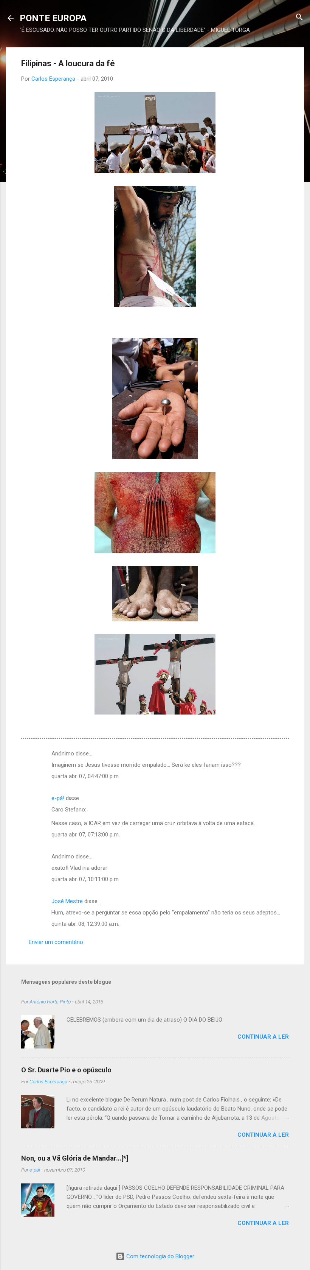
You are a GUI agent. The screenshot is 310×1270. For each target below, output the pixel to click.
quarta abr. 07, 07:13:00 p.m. (85, 834)
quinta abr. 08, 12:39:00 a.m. (85, 924)
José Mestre (67, 901)
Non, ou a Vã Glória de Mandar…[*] (75, 1158)
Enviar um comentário (56, 942)
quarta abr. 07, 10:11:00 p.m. (85, 879)
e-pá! (57, 798)
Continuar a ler (263, 1036)
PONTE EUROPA (53, 18)
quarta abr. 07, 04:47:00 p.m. (85, 776)
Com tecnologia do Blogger (159, 1256)
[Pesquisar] (299, 17)
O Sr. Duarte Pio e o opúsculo (66, 1070)
